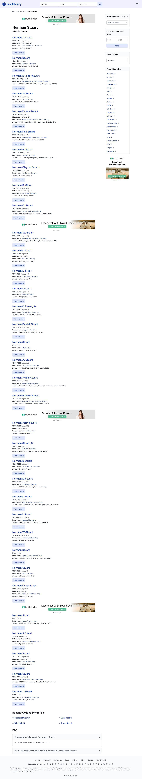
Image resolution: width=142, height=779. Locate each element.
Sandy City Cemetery (29, 330)
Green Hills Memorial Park (30, 383)
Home (14, 11)
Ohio (109, 137)
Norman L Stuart (22, 496)
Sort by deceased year (117, 16)
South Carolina (113, 141)
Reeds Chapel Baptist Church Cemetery (35, 81)
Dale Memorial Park (28, 155)
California (111, 81)
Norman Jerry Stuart (24, 422)
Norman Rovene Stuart (25, 395)
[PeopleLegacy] (11, 4)
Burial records (22, 11)
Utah (109, 144)
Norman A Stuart (22, 633)
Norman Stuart (21, 57)
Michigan (111, 109)
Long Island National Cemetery (32, 502)
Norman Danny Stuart (25, 111)
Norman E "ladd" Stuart (26, 75)
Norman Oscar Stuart (24, 585)
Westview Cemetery (28, 449)
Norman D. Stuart (22, 185)
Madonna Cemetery (28, 258)
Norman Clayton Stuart (26, 167)
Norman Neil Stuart (23, 131)
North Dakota (112, 126)
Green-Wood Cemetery (30, 621)
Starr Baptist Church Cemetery (32, 679)
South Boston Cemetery (30, 538)
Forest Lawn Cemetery (29, 484)
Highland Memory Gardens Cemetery (35, 137)
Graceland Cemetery (29, 520)
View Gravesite (19, 52)
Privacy (75, 760)
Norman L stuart (22, 288)
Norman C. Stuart (22, 205)
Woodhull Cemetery (28, 431)
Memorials (46, 760)
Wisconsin (111, 151)
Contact (90, 760)
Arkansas (111, 74)
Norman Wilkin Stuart (25, 377)
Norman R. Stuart (22, 149)
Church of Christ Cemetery (31, 594)
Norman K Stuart (22, 460)
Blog (83, 760)
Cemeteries (58, 760)
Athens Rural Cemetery (30, 276)
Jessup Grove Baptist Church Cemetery (35, 119)
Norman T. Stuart (22, 37)
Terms (67, 760)
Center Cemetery (28, 294)
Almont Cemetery (28, 573)
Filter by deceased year (115, 32)
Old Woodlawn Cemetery (30, 697)
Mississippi (112, 119)
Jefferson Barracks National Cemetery (35, 401)
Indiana (110, 98)
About (37, 760)
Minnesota (111, 112)
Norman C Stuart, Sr (24, 306)
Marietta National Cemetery (31, 211)
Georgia (110, 88)
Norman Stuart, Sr (23, 232)
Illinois (110, 95)
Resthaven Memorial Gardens (32, 46)
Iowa (109, 91)
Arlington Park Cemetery (30, 365)
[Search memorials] (100, 4)
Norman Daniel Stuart (25, 324)
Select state (112, 54)
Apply (117, 46)
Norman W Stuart (22, 93)
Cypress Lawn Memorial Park (32, 555)
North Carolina (113, 123)
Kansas (110, 102)
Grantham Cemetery (29, 63)
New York (111, 133)
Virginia (110, 148)
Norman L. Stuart (22, 250)
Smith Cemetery (27, 99)
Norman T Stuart (22, 691)
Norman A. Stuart (22, 359)
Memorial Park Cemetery (30, 312)
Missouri (111, 116)
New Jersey (112, 130)
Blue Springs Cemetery (30, 173)
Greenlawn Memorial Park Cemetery (34, 238)
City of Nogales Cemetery (31, 466)
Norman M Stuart (22, 478)
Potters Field (26, 348)
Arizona (110, 77)
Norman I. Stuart (22, 514)
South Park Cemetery (29, 193)
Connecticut (112, 84)
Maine (110, 105)
